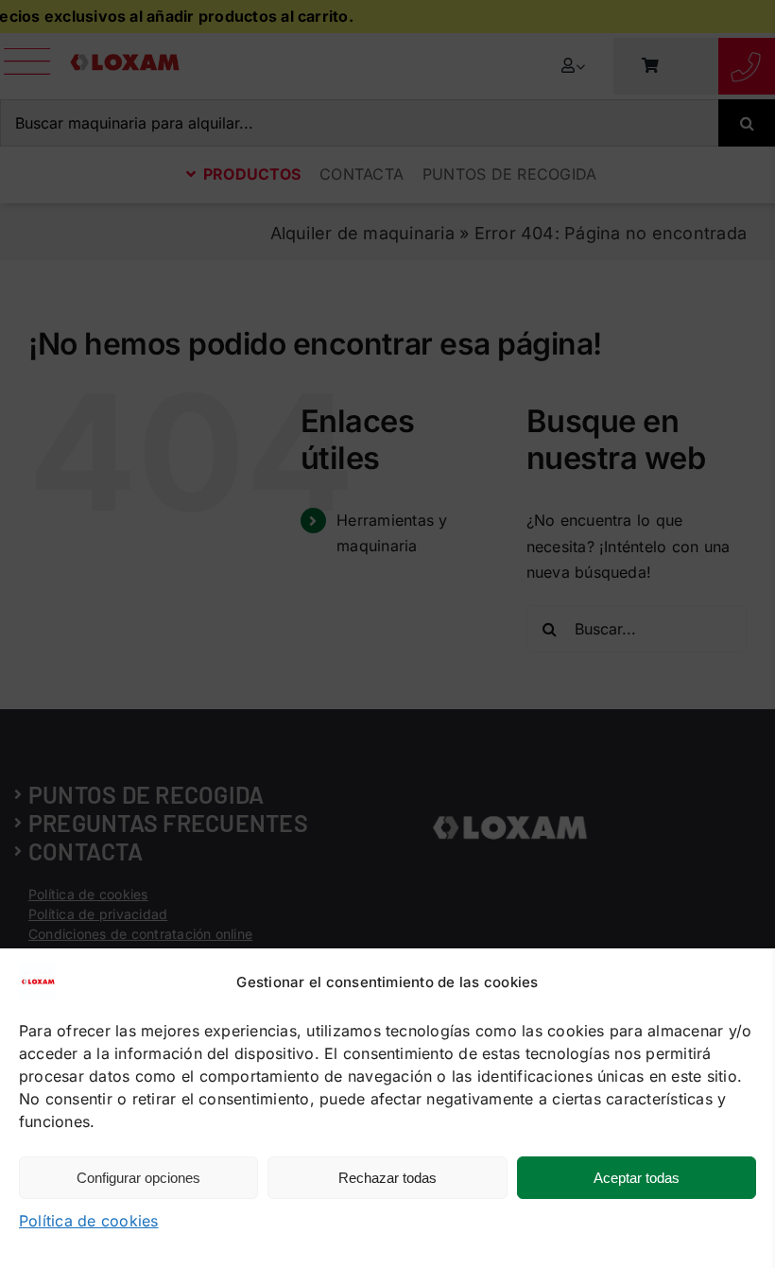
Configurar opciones (138, 1178)
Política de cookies (89, 1220)
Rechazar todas (387, 1178)
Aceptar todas (637, 1178)
